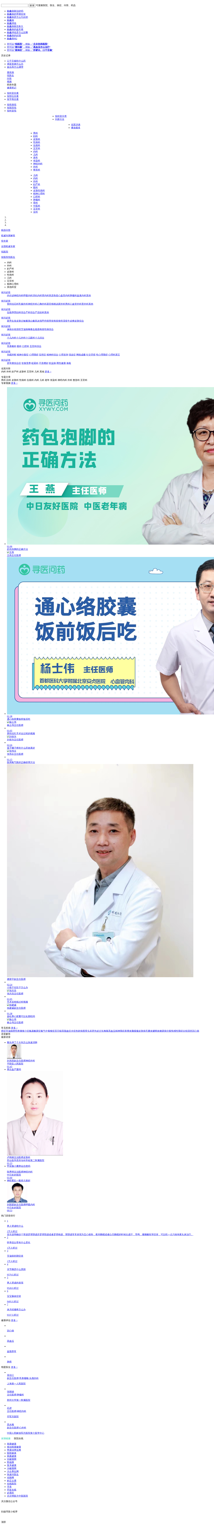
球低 (11, 23)
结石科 (15, 304)
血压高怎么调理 (15, 67)
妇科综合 (21, 312)
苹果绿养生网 (14, 1450)
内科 (35, 151)
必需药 (10, 1493)
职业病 (52, 363)
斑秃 (9, 321)
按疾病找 (11, 104)
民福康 (10, 1462)
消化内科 (37, 295)
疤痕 (46, 321)
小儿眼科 (30, 338)
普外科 (85, 304)
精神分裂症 (23, 354)
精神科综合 (52, 354)
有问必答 (5, 292)
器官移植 (51, 304)
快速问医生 (13, 1474)
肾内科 (45, 295)
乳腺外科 (23, 304)
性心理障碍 (102, 354)
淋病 (9, 329)
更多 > (48, 371)
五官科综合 (35, 346)
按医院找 (11, 107)
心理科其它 (114, 354)
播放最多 (75, 127)
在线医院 (11, 1483)
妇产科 (36, 184)
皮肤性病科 (39, 190)
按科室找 (11, 110)
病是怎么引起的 (17, 17)
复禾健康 (11, 1465)
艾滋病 (24, 329)
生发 (14, 321)
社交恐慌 (90, 354)
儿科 (35, 154)
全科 (35, 212)
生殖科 (36, 145)
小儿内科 (11, 338)
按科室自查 (13, 93)
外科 (35, 166)
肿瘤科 (36, 199)
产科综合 (30, 312)
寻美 (9, 1486)
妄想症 (42, 354)
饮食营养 (26, 363)
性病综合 (49, 329)
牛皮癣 (71, 321)
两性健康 (61, 363)
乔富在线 (11, 1490)
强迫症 (72, 354)
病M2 (12, 38)
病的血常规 (15, 29)
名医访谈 (75, 124)
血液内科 (81, 295)
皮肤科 (36, 139)
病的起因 (14, 35)
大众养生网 (13, 1471)
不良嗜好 (43, 363)
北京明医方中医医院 (17, 1496)
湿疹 (65, 321)
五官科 (36, 148)
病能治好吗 (15, 11)
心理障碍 (33, 354)
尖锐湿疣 (16, 329)
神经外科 (32, 304)
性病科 (36, 142)
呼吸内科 (28, 295)
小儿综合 (39, 338)
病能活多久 (15, 26)
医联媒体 (11, 1453)
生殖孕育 (11, 312)
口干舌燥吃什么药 (16, 61)
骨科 (35, 203)
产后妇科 (39, 312)
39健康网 (11, 1468)
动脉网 (10, 1477)
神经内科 (38, 163)
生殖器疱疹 (38, 329)
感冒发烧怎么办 (15, 64)
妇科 (35, 136)
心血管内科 (64, 295)
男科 (35, 133)
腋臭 (28, 321)
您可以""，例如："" (27, 44)
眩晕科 (34, 363)
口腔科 (36, 196)
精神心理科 (39, 193)
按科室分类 (61, 116)
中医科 (36, 206)
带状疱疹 (53, 321)
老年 (35, 157)
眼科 (35, 187)
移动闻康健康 (14, 1447)
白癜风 (33, 321)
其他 (88, 295)
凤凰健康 (11, 1456)
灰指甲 (40, 321)
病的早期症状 (16, 14)
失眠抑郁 (11, 354)
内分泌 (10, 295)
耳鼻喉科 (11, 346)
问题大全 (59, 119)
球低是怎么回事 (17, 32)
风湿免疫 (53, 295)
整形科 (36, 170)
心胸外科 (42, 304)
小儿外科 (21, 338)
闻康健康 (11, 1444)
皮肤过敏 (21, 321)
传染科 (36, 160)
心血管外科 (76, 304)
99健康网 (11, 1459)
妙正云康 (11, 1480)
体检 (68, 363)
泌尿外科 (60, 304)
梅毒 (30, 329)
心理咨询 (63, 354)
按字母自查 (13, 99)
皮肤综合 (79, 321)
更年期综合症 (14, 363)
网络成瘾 (81, 354)
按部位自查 (13, 96)
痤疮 (60, 321)
